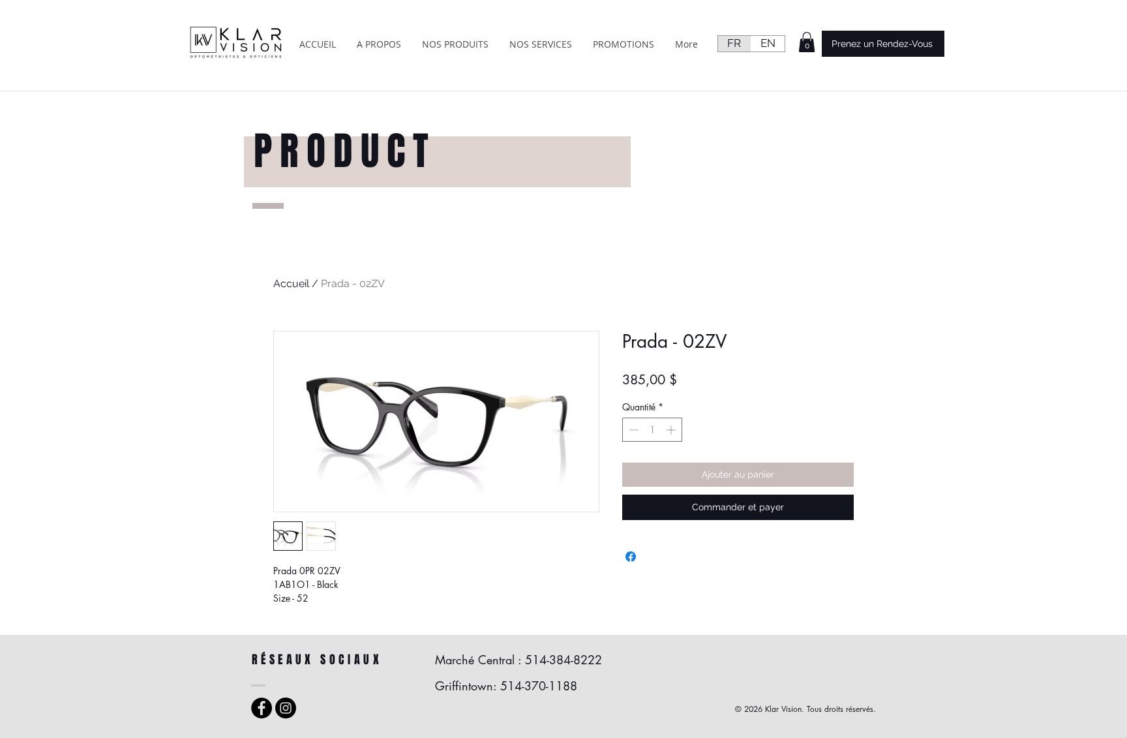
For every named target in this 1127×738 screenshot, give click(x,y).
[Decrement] (632, 429)
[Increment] (672, 429)
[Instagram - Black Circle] (285, 708)
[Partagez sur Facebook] (631, 556)
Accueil (291, 283)
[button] (806, 42)
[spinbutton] (652, 429)
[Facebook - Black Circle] (261, 708)
